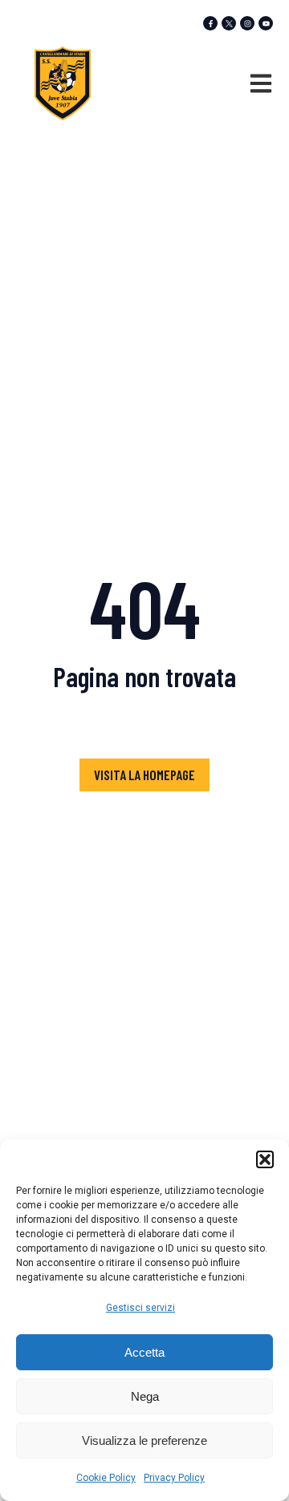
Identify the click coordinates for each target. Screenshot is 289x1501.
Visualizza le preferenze (144, 1440)
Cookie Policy (106, 1477)
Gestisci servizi (140, 1307)
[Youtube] (265, 23)
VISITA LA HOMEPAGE (144, 775)
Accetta (144, 1352)
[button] (265, 1159)
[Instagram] (247, 23)
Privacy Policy (174, 1477)
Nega (145, 1396)
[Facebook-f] (210, 23)
